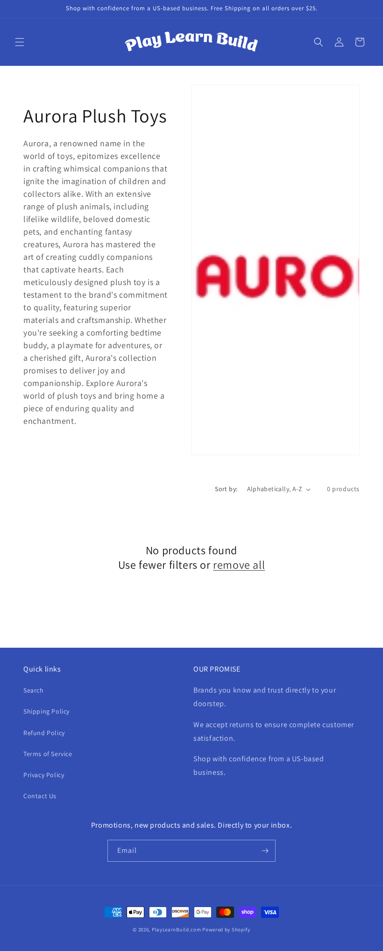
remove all (239, 565)
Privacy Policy (43, 775)
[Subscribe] (265, 851)
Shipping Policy (46, 711)
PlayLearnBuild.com (176, 929)
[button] (19, 42)
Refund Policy (44, 733)
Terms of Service (47, 754)
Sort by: (226, 489)
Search (33, 690)
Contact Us (40, 796)
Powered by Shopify (226, 929)
